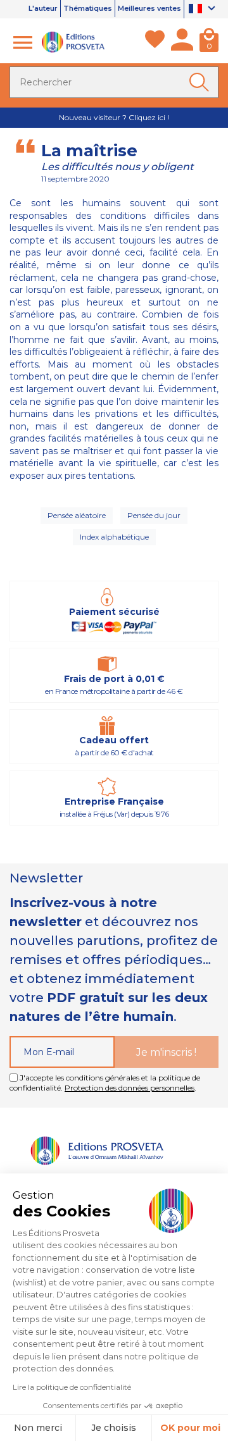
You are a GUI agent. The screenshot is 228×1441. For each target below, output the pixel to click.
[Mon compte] (182, 42)
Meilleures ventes (149, 8)
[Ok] (201, 82)
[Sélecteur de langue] (203, 9)
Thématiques (87, 8)
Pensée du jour (153, 515)
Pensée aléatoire (77, 515)
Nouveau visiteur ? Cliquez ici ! (114, 117)
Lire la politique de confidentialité (72, 1387)
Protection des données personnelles (129, 1087)
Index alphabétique (114, 536)
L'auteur (43, 8)
